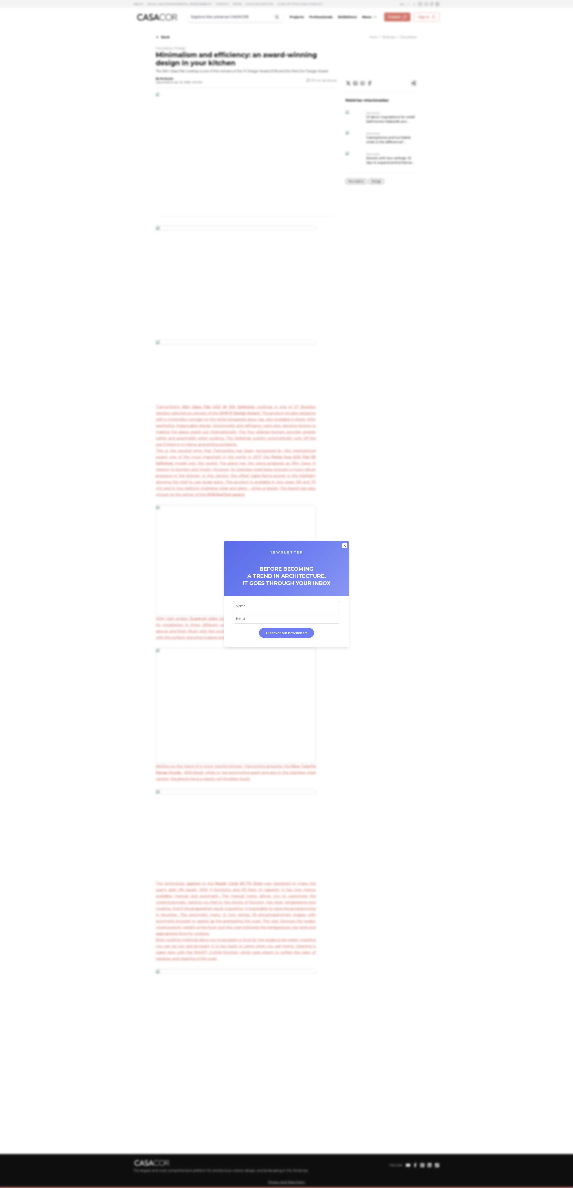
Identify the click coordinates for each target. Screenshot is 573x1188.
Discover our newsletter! (286, 633)
